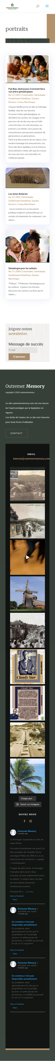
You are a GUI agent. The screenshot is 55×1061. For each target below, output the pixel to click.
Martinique (29, 102)
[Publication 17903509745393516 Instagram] (27, 630)
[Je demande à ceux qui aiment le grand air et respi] (27, 776)
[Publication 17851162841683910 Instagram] (27, 593)
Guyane (35, 98)
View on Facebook (17, 896)
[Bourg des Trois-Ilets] (27, 520)
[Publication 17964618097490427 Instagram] (27, 666)
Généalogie (39, 95)
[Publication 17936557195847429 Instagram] (27, 703)
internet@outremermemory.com (31, 458)
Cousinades (27, 95)
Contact (16, 433)
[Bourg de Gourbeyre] (27, 484)
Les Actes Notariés (18, 194)
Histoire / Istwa (15, 102)
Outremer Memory (27, 831)
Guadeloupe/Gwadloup (19, 98)
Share (15, 899)
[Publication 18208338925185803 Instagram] (27, 739)
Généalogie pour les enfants (22, 268)
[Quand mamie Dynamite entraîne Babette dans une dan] (27, 557)
